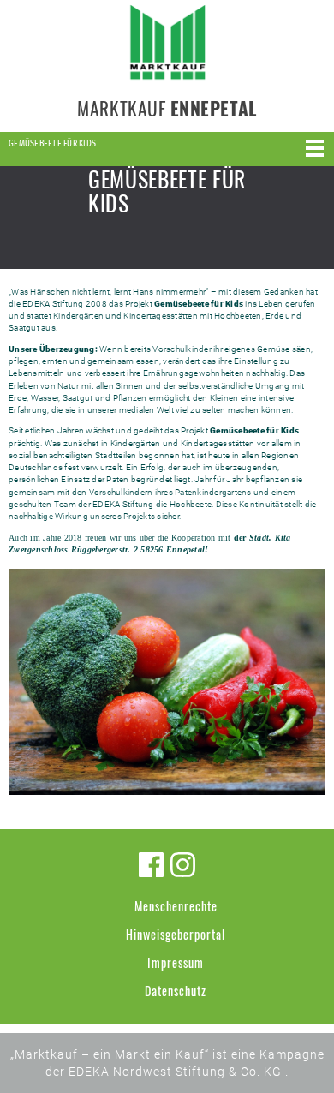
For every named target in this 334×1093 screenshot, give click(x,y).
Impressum (175, 962)
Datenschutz (175, 991)
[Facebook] (151, 865)
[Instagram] (183, 865)
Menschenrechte (176, 906)
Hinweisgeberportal (175, 934)
